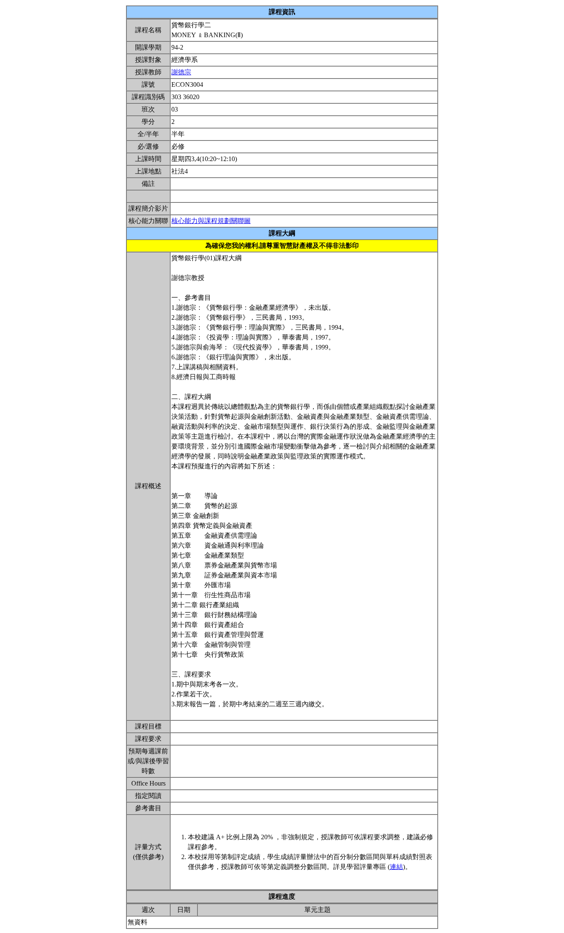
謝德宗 (181, 72)
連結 (396, 866)
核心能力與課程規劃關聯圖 (211, 220)
